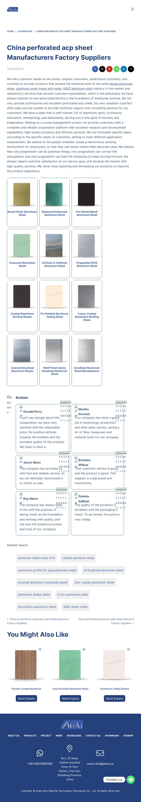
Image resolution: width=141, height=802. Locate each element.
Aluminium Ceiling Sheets (114, 688)
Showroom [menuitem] (112, 735)
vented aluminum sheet (78, 558)
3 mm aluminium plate (72, 594)
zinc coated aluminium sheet (94, 582)
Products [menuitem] (30, 735)
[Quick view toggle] (40, 649)
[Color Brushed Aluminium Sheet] (70, 663)
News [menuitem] (59, 735)
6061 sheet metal (75, 607)
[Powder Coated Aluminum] (26, 663)
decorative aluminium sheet (37, 607)
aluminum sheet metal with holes (39, 88)
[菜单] (132, 9)
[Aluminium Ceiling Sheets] (114, 663)
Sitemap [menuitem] (128, 735)
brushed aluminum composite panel (42, 582)
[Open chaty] (131, 780)
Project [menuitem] (46, 735)
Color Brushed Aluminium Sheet (70, 688)
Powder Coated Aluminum (26, 688)
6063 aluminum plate (78, 88)
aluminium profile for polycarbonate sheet (47, 570)
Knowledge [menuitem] (74, 735)
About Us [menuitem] (13, 735)
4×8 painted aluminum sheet (103, 570)
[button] (95, 69)
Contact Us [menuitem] (93, 735)
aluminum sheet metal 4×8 (36, 558)
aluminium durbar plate (34, 594)
